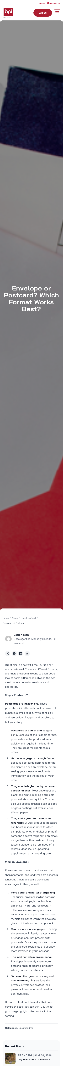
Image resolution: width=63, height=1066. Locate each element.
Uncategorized (28, 618)
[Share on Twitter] (7, 653)
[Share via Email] (27, 653)
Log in (43, 12)
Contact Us (53, 3)
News (42, 3)
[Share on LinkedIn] (20, 653)
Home (6, 618)
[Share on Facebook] (14, 653)
